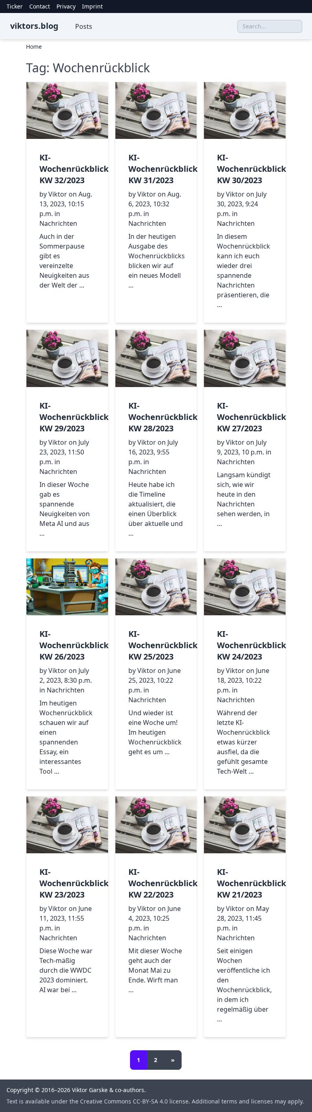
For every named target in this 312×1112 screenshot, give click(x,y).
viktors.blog (34, 25)
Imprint (92, 6)
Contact (39, 6)
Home (34, 46)
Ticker (14, 6)
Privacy (66, 6)
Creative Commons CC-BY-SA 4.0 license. (136, 1101)
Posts (83, 26)
